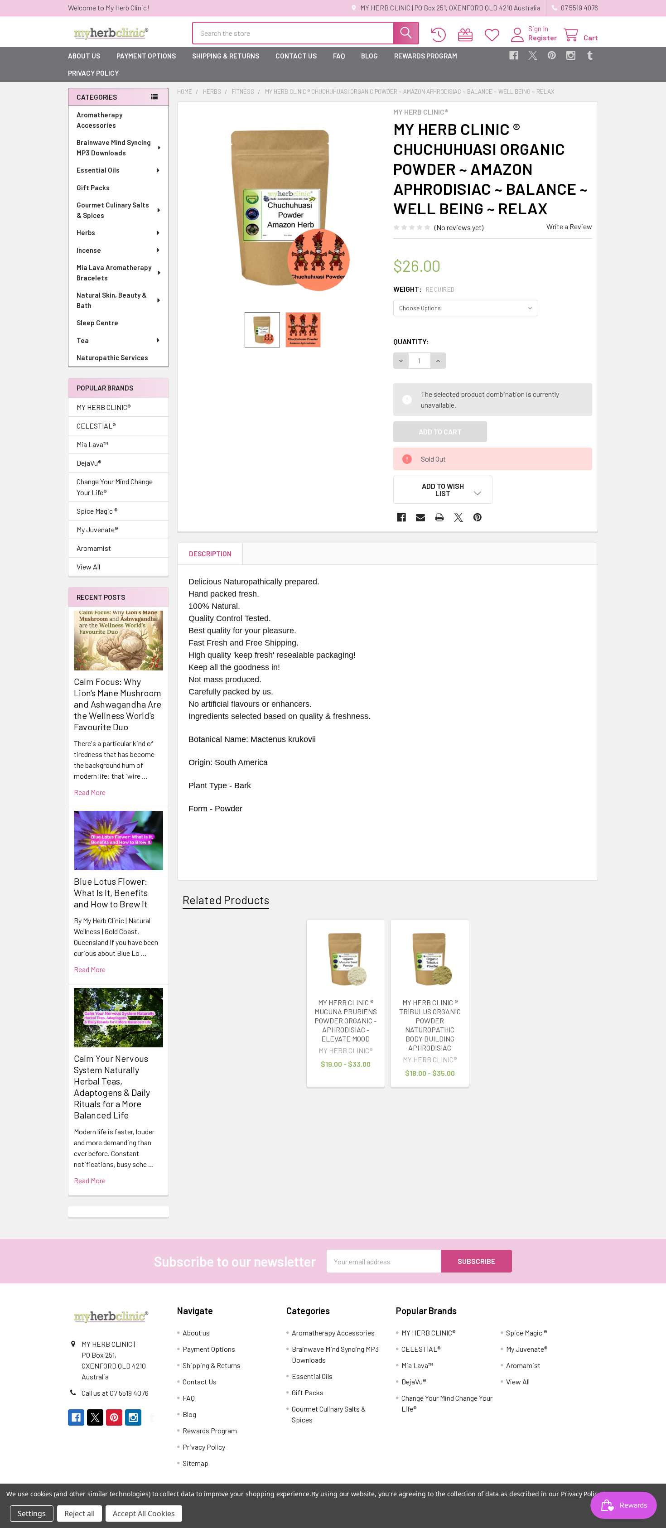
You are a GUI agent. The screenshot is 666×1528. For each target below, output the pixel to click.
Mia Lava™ (92, 444)
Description (210, 554)
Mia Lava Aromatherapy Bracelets (114, 272)
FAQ (339, 56)
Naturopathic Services (112, 357)
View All (88, 566)
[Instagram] (571, 55)
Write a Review (569, 226)
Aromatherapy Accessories (99, 120)
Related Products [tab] (226, 899)
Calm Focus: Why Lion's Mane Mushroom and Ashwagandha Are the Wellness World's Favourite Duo (117, 704)
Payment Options (146, 56)
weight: (424, 288)
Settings (32, 1513)
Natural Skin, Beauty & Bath (112, 300)
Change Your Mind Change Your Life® (115, 486)
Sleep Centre (97, 322)
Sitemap (195, 1463)
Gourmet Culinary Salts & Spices (113, 210)
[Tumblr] (590, 55)
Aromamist (94, 548)
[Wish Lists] (494, 35)
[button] (443, 490)
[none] (282, 207)
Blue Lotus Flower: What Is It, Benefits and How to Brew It (111, 892)
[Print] (439, 517)
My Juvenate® (97, 529)
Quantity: (411, 341)
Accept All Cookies (144, 1513)
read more (90, 792)
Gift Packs (93, 187)
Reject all (79, 1513)
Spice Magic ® (97, 510)
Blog (369, 56)
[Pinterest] (552, 55)
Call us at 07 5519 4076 (115, 1392)
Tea (83, 340)
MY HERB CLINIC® (103, 407)
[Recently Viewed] (440, 35)
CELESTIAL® (96, 425)
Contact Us (296, 56)
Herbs (86, 232)
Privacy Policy (93, 73)
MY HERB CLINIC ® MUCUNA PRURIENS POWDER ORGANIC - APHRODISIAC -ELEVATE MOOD (345, 1020)
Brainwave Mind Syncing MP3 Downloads (114, 147)
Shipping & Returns (225, 56)
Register (542, 37)
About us (84, 56)
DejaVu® (89, 462)
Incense (89, 250)
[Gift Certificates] (467, 35)
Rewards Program (425, 56)
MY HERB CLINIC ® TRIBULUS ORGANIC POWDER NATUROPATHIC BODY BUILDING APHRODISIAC (430, 1025)
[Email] (420, 517)
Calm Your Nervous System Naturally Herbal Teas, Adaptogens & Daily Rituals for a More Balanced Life (112, 1086)
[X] (533, 55)
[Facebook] (514, 55)
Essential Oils (98, 170)
